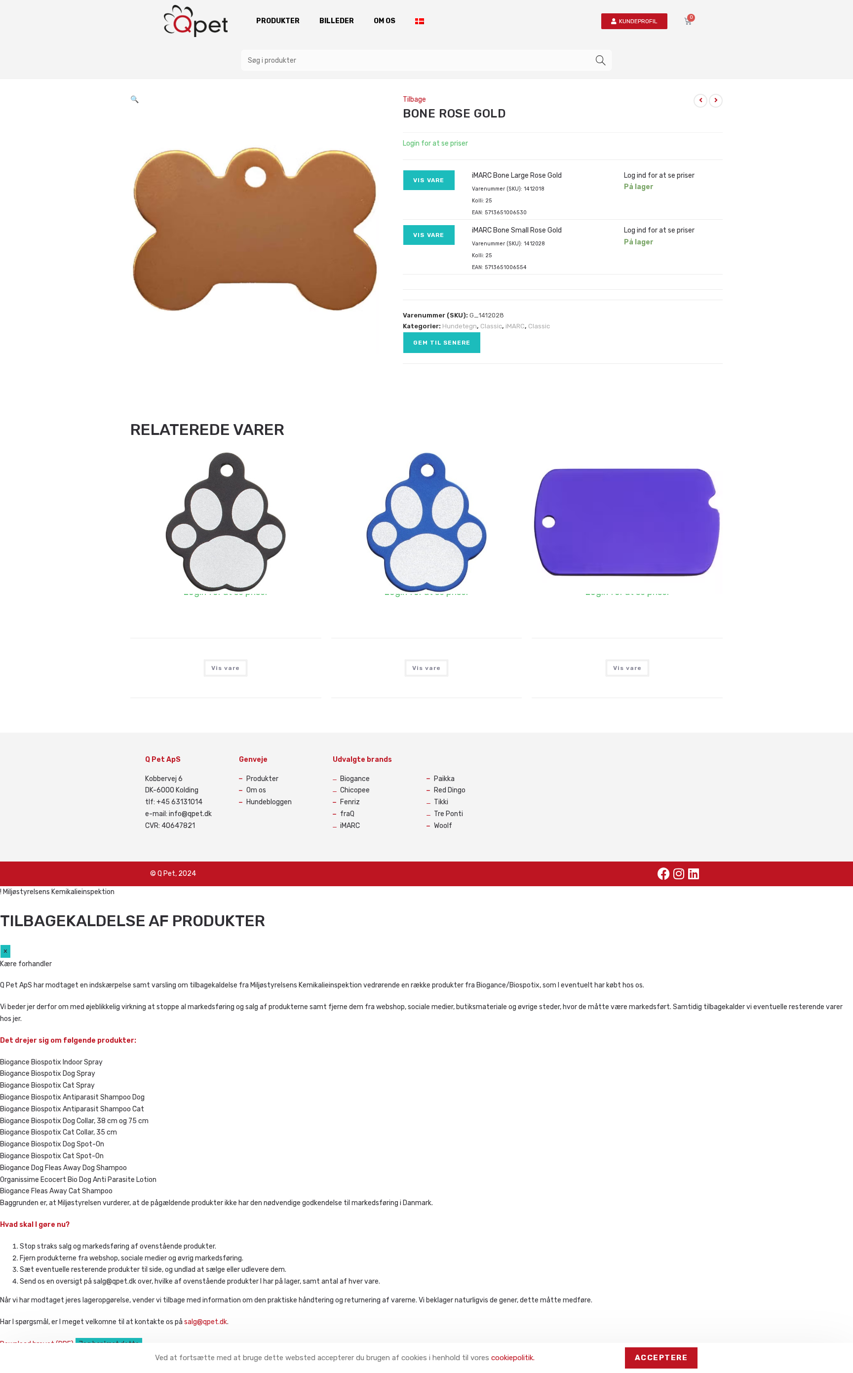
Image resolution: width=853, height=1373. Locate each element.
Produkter (278, 21)
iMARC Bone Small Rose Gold (517, 230)
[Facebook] (664, 873)
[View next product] (716, 101)
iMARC (515, 326)
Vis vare (429, 180)
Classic (491, 326)
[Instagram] (678, 873)
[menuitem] (419, 21)
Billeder (336, 21)
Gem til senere (441, 342)
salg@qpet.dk (205, 1322)
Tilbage (414, 99)
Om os (384, 21)
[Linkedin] (693, 873)
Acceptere (661, 1357)
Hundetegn (459, 326)
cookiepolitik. (513, 1357)
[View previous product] (700, 101)
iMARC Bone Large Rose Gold (517, 175)
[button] (134, 99)
